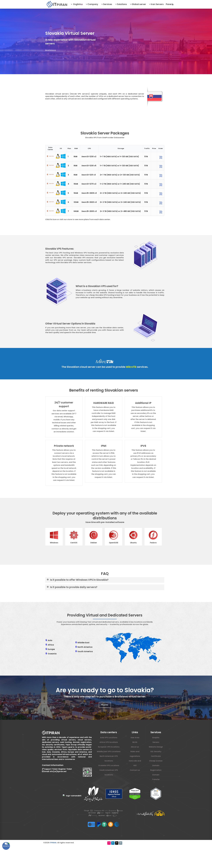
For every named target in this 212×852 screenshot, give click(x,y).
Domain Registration (155, 768)
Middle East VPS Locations (108, 751)
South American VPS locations (108, 772)
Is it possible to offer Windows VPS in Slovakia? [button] (79, 580)
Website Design (156, 747)
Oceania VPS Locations (108, 765)
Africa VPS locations (109, 742)
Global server (139, 4)
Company (93, 4)
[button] (105, 705)
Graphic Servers (155, 740)
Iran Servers (157, 4)
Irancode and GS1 (135, 763)
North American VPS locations (109, 758)
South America (85, 651)
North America (85, 647)
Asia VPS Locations (108, 737)
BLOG (134, 742)
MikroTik (131, 367)
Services (107, 4)
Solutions (122, 4)
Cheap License (155, 761)
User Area (135, 737)
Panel (169, 4)
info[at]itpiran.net (58, 771)
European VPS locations (108, 747)
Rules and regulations (135, 754)
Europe (51, 649)
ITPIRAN (53, 842)
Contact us (135, 770)
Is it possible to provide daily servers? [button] (73, 587)
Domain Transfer (156, 777)
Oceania (52, 654)
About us (135, 747)
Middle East (83, 643)
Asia (50, 640)
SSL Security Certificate (155, 754)
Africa (51, 645)
